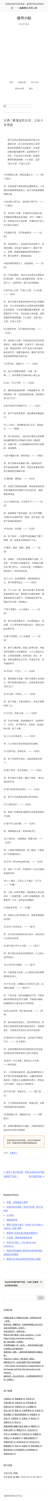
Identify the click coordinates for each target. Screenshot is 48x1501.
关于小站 (35, 82)
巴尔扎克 (34, 1442)
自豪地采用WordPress (13, 1495)
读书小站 (24, 18)
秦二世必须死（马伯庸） (14, 1342)
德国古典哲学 (31, 1438)
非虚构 (37, 1434)
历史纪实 (27, 1434)
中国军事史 (28, 1410)
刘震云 (8, 1438)
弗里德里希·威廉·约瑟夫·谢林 (17, 1426)
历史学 (30, 1399)
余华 (7, 1418)
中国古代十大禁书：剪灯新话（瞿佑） (19, 1359)
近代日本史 (22, 1442)
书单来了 (14, 1153)
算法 (18, 1422)
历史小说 (9, 1410)
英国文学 (21, 1430)
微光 (31, 88)
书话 (18, 1446)
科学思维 (32, 1450)
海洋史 (35, 1418)
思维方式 (9, 1406)
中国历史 (9, 1399)
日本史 (39, 1410)
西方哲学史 (10, 1450)
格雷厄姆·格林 (22, 1414)
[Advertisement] (24, 54)
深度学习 (9, 1422)
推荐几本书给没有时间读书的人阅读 (24, 1259)
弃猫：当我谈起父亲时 (17, 1202)
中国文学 (20, 1406)
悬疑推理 (20, 1399)
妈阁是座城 (12, 1219)
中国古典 (9, 1402)
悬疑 (18, 1410)
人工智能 (31, 1406)
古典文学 (20, 1402)
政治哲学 (18, 1438)
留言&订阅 (19, 88)
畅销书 (35, 1426)
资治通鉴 (9, 1414)
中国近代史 (10, 1442)
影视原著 (9, 1446)
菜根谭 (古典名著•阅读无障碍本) (22, 1233)
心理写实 (16, 1418)
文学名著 (31, 1402)
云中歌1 (10, 1215)
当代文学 (32, 1430)
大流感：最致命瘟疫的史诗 (19, 1237)
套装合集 (22, 82)
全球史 (26, 1418)
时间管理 (21, 1450)
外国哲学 (35, 1414)
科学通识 (16, 1434)
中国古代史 (10, 1454)
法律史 (26, 1446)
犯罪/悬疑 (36, 1446)
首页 (11, 82)
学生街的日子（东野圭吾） (15, 1331)
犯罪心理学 (10, 1430)
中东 (7, 1434)
